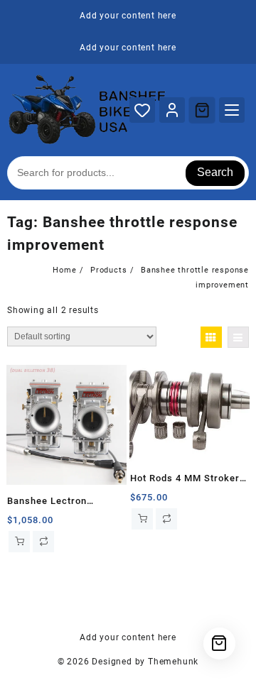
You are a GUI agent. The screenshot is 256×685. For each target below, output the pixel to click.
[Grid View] (211, 337)
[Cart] (201, 110)
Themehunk (173, 662)
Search (215, 172)
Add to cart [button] (19, 541)
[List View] (238, 337)
